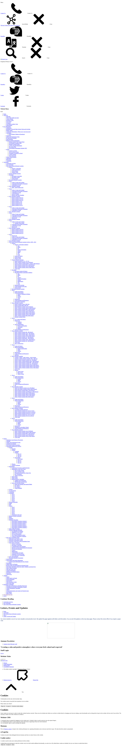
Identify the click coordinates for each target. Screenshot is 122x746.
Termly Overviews (19, 475)
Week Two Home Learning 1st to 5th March (24, 388)
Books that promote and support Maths (23, 484)
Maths (19, 252)
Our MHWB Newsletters (17, 531)
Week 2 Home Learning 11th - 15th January (24, 333)
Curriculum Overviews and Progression (21, 467)
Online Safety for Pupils (11, 578)
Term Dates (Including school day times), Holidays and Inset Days (21, 566)
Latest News (9, 574)
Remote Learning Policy (14, 144)
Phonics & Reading (22, 249)
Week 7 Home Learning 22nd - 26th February (25, 339)
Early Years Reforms (13, 556)
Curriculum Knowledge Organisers (20, 183)
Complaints (8, 161)
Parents (5, 438)
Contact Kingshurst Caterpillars (13, 588)
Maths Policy (15, 476)
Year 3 (10, 206)
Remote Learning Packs (20, 317)
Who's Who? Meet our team (12, 117)
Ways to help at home (14, 152)
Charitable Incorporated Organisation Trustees (16, 587)
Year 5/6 (19, 456)
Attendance (8, 158)
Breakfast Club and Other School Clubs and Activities (18, 129)
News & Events (12, 155)
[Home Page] (4, 59)
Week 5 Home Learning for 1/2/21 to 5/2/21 (24, 414)
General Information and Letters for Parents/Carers (17, 590)
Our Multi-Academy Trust (12, 124)
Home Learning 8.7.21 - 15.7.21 (22, 261)
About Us (5, 115)
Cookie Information (7, 664)
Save (13, 744)
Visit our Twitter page (5, 25)
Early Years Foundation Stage (12, 537)
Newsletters (8, 563)
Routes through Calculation (18, 479)
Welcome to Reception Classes (16, 540)
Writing (19, 251)
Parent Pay (8, 573)
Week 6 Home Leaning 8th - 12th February (24, 338)
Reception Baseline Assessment (16, 557)
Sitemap (5, 663)
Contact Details (9, 119)
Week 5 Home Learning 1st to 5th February (24, 266)
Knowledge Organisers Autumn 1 (19, 521)
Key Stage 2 (17, 486)
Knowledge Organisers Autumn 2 (19, 522)
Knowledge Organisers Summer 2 (19, 527)
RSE (10, 504)
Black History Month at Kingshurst (17, 134)
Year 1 (10, 181)
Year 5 (10, 220)
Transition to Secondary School (22, 427)
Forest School (15, 171)
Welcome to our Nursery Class (16, 538)
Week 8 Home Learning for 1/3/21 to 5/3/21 (24, 410)
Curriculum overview (11, 163)
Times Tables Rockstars (14, 528)
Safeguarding (9, 125)
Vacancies (8, 122)
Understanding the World (17, 552)
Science (19, 296)
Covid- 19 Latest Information (15, 145)
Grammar (17, 451)
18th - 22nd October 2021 (17, 187)
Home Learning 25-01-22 (17, 229)
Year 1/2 (19, 453)
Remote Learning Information (12, 140)
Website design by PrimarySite (20, 680)
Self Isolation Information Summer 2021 (18, 148)
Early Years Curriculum (14, 542)
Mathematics (20, 281)
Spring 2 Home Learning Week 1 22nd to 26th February (27, 263)
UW (18, 253)
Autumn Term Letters (19, 223)
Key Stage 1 (17, 485)
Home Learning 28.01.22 (17, 200)
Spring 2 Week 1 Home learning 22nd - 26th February (27, 361)
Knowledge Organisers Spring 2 (19, 525)
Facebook (3, 106)
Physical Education (13, 502)
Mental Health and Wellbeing (15, 530)
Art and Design (12, 490)
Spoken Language (16, 465)
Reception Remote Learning (15, 180)
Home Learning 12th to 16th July (22, 304)
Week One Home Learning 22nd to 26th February (26, 389)
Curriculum (8, 133)
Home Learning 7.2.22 (17, 201)
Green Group (20, 371)
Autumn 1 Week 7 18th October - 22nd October (25, 357)
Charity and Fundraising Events (13, 442)
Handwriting (17, 457)
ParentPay (3, 36)
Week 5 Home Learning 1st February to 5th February (26, 391)
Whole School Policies (11, 157)
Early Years (20, 459)
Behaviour (8, 159)
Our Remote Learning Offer (15, 143)
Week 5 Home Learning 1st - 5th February (24, 337)
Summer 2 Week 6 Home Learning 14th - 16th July (26, 358)
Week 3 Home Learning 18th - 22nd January (25, 334)
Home (4, 114)
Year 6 (10, 234)
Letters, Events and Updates (18, 182)
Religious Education (13, 519)
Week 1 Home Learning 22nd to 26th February (25, 432)
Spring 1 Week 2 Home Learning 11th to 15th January (27, 367)
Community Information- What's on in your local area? (18, 131)
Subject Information (19, 292)
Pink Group (20, 372)
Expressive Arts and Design (18, 554)
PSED (19, 247)
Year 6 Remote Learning (14, 240)
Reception (11, 174)
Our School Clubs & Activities (13, 445)
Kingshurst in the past (17, 514)
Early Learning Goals (19, 471)
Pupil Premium (9, 139)
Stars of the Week (10, 583)
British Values (9, 130)
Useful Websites (15, 193)
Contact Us (3, 13)
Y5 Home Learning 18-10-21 (21, 409)
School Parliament (10, 579)
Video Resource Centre (11, 582)
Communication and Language (19, 546)
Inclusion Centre (10, 120)
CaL (18, 245)
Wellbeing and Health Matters (12, 571)
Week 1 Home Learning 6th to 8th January (24, 315)
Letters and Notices (16, 169)
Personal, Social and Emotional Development (22, 547)
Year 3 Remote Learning (14, 211)
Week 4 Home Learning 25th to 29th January (25, 267)
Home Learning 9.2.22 (17, 204)
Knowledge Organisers (20, 301)
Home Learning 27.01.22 (17, 199)
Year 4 (10, 213)
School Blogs (9, 580)
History (19, 328)
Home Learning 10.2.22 (17, 205)
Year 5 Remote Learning (14, 228)
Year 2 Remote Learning (14, 196)
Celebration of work (16, 185)
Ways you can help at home (18, 483)
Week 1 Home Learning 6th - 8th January (24, 332)
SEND (7, 149)
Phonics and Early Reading (18, 195)
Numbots (11, 518)
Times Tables (15, 478)
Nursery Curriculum (16, 168)
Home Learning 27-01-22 (17, 232)
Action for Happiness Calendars (19, 536)
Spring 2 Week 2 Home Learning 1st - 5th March (26, 360)
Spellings (20, 322)
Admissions (8, 128)
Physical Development (17, 549)
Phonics (16, 370)
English (19, 379)
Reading (14, 448)
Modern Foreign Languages (15, 516)
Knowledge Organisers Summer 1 (19, 526)
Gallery (8, 577)
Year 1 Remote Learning (14, 186)
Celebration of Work (16, 210)
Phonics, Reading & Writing (24, 294)
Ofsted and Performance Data (12, 136)
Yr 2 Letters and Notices (20, 319)
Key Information (7, 126)
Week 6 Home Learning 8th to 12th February (25, 265)
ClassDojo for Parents (11, 443)
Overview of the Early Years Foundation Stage (19, 541)
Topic (19, 297)
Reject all (3, 706)
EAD (19, 254)
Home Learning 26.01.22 (17, 197)
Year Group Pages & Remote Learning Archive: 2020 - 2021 (22, 242)
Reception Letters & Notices (21, 271)
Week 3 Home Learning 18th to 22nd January (25, 313)
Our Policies (9, 592)
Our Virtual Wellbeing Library (18, 535)
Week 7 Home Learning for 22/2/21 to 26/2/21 (25, 412)
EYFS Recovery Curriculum (18, 555)
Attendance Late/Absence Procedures (14, 440)
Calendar (8, 441)
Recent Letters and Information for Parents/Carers (17, 565)
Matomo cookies (8, 729)
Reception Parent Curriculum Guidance (23, 272)
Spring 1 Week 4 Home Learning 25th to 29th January (27, 365)
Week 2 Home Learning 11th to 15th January (25, 314)
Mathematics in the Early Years (19, 469)
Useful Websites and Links (21, 286)
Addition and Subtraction (20, 480)
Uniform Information (11, 570)
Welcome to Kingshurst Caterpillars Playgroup (16, 585)
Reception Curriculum (17, 176)
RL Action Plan (12, 147)
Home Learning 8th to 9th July (21, 305)
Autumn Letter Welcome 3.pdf (10, 644)
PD (18, 248)
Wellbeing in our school (17, 532)
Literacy (19, 277)
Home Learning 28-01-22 (17, 233)
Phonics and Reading (22, 325)
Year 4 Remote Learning (14, 219)
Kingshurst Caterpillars (8, 584)
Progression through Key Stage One (23, 473)
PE (15, 385)
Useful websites (12, 154)
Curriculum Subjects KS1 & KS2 (13, 446)
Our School (8, 121)
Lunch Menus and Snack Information (14, 560)
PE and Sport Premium (11, 138)
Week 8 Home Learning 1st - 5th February (24, 341)
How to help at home (19, 470)
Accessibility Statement (8, 666)
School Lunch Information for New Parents (18, 561)
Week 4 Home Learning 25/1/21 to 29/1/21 (24, 415)
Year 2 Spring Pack (19, 343)
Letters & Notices (19, 256)
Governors (8, 135)
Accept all (8, 706)
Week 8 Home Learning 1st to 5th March (24, 306)
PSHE (10, 503)
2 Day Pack (17, 268)
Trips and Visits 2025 (11, 569)
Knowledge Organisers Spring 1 (19, 523)
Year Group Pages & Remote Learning (15, 166)
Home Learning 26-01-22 (17, 230)
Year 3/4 (19, 455)
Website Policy (6, 665)
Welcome (8, 116)
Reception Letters (16, 177)
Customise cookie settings (17, 706)
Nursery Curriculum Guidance (21, 244)
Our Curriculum (9, 164)
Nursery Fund (15, 172)
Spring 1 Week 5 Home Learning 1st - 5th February (26, 363)
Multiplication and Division (21, 481)
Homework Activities (19, 285)
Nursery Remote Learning (15, 173)
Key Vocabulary (18, 474)
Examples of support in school (16, 153)
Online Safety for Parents (11, 564)
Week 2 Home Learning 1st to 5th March (24, 262)
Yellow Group (21, 374)
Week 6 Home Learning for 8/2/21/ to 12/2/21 (25, 413)
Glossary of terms (13, 150)
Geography (20, 327)
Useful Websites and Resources (22, 300)
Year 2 (10, 188)
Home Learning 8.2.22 (17, 202)
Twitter (2, 95)
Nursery (11, 167)
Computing (11, 492)
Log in (4, 596)
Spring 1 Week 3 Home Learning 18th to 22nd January (27, 366)
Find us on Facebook (15, 25)
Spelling (16, 452)
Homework (14, 218)
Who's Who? (9, 593)
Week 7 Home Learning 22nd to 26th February (25, 308)
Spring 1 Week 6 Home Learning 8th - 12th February (26, 362)
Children (5, 575)
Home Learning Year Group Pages (16, 141)
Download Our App (7, 594)
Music (10, 517)
